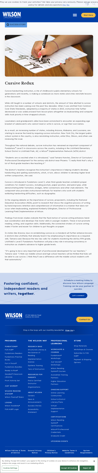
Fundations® (11, 346)
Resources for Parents (35, 375)
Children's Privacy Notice (51, 452)
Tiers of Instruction (36, 369)
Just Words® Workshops (56, 363)
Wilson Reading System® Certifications (57, 423)
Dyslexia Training (35, 365)
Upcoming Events (59, 441)
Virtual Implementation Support (57, 408)
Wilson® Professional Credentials (60, 430)
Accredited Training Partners (59, 376)
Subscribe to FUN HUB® (81, 354)
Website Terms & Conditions (69, 452)
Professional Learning (59, 342)
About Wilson (35, 392)
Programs (11, 340)
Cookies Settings (10, 468)
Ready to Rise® (11, 370)
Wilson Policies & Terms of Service (15, 452)
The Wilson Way (37, 340)
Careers (31, 396)
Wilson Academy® (12, 406)
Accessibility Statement (33, 410)
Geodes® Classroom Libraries (13, 375)
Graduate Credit (58, 436)
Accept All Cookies (69, 468)
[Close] (94, 461)
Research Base (35, 346)
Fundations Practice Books (13, 358)
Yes (64, 5)
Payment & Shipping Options (82, 361)
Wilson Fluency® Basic (14, 397)
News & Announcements (35, 400)
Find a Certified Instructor (34, 382)
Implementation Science (34, 360)
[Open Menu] (75, 15)
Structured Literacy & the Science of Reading (37, 352)
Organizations (34, 387)
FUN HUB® (9, 350)
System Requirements (86, 452)
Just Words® (11, 386)
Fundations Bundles (13, 367)
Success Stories (34, 406)
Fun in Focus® (11, 363)
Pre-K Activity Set (12, 380)
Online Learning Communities (58, 394)
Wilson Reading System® (13, 392)
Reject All (87, 468)
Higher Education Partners (58, 382)
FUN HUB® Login (12, 409)
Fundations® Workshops (56, 356)
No (68, 5)
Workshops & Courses (83, 349)
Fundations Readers (13, 353)
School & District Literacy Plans (58, 400)
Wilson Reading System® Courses (58, 369)
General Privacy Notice (35, 452)
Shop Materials (80, 346)
